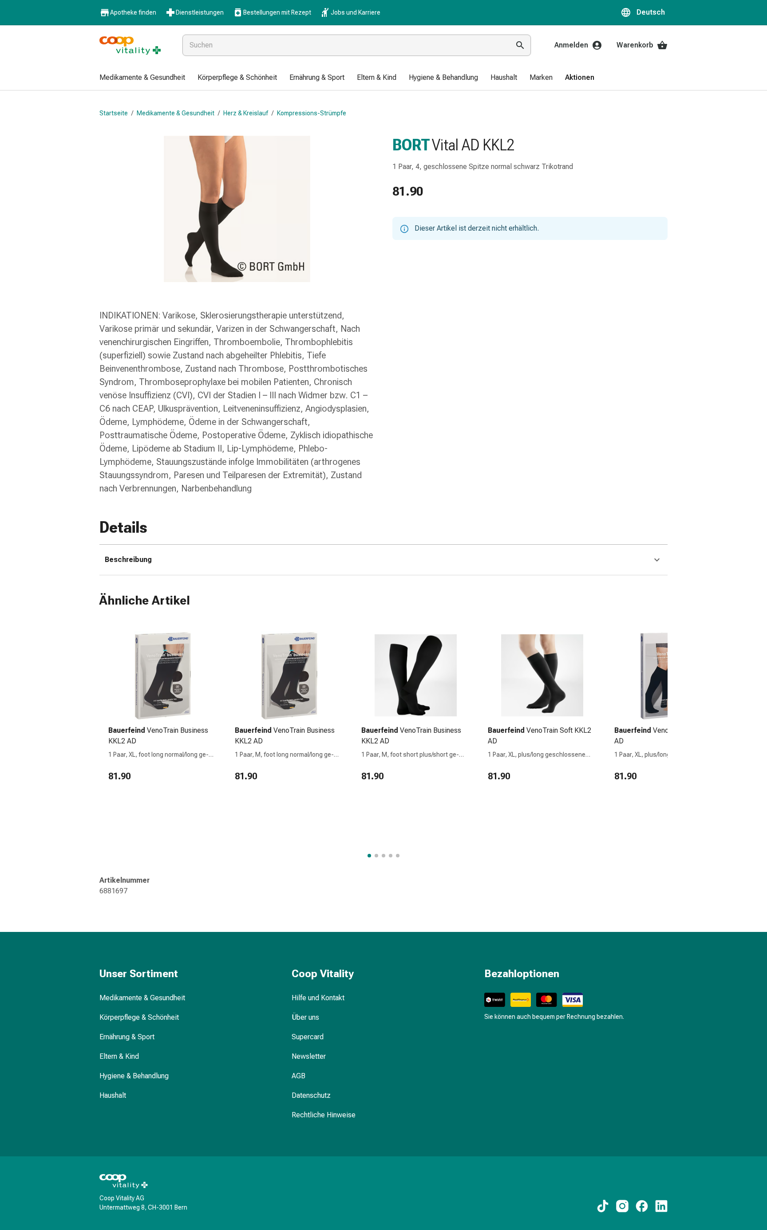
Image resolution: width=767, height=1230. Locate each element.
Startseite (113, 113)
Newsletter (309, 1056)
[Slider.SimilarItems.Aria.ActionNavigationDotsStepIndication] (369, 855)
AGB (298, 1076)
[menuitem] (142, 78)
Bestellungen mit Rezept (277, 12)
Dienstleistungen (200, 12)
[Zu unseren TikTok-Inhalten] (603, 1206)
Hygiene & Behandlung (134, 1076)
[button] (644, 12)
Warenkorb (635, 45)
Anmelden (571, 45)
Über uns (305, 1017)
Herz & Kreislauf (245, 113)
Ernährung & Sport (126, 1037)
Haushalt (112, 1095)
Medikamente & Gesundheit (175, 113)
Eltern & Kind (119, 1056)
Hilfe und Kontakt (318, 998)
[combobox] (344, 45)
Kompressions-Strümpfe (311, 113)
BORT (411, 145)
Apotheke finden (133, 12)
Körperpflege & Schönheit (139, 1017)
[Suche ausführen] (520, 45)
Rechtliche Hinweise (324, 1115)
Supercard (308, 1037)
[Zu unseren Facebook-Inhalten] (642, 1206)
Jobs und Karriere (355, 12)
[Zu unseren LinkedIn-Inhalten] (661, 1206)
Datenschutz (311, 1095)
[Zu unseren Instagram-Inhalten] (622, 1206)
